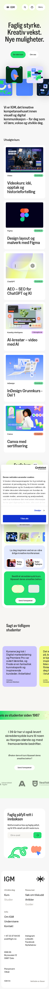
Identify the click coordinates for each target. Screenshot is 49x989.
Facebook (29, 942)
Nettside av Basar (37, 981)
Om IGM (9, 916)
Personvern (9, 969)
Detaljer (37, 510)
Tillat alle (24, 518)
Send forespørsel (25, 600)
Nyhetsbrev (30, 945)
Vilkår (7, 972)
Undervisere (11, 921)
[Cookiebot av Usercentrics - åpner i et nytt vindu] (35, 468)
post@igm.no (10, 939)
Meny (40, 7)
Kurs (6, 895)
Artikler (29, 899)
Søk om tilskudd (34, 895)
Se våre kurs (18, 54)
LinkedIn (29, 939)
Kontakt (8, 926)
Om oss (33, 54)
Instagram (30, 936)
